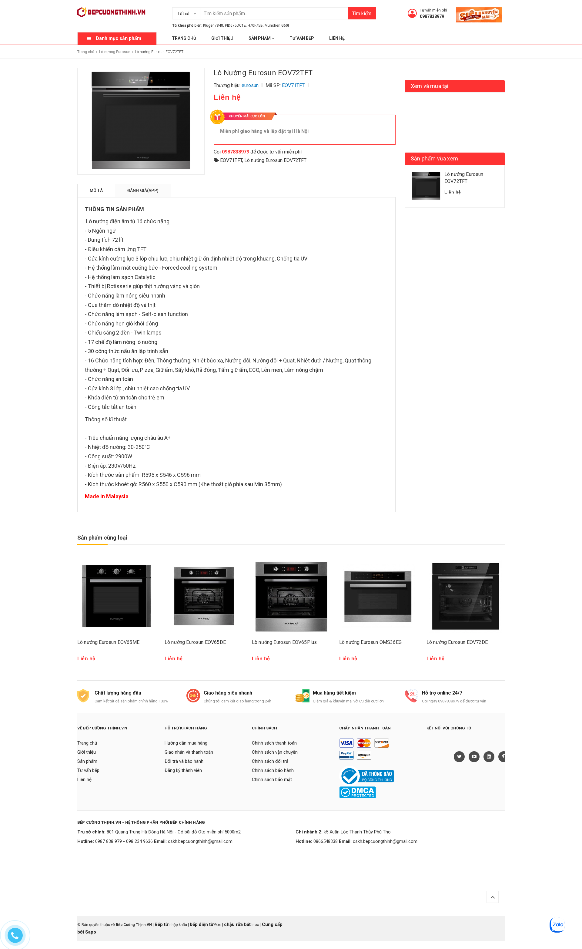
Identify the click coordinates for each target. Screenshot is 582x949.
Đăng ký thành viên (183, 770)
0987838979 (432, 16)
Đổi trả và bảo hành (184, 761)
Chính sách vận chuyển (275, 752)
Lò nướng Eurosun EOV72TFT (275, 160)
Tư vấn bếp (301, 38)
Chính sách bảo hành (273, 770)
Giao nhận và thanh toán (189, 752)
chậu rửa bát (237, 924)
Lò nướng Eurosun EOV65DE (195, 642)
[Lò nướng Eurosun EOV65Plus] (291, 596)
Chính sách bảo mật (272, 779)
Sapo (90, 932)
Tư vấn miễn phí (433, 10)
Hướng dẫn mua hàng (186, 743)
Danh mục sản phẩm (118, 38)
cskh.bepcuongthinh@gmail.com (200, 841)
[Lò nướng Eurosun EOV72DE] (465, 596)
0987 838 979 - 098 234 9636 (124, 841)
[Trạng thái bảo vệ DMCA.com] (357, 792)
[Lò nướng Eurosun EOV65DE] (204, 596)
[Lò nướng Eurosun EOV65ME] (116, 596)
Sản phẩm (260, 38)
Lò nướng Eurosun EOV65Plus (284, 642)
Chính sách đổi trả (270, 761)
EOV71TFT (231, 160)
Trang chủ (184, 38)
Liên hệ (337, 38)
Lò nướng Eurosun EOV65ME (108, 642)
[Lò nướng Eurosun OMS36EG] (378, 596)
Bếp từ (162, 924)
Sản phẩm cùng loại (102, 537)
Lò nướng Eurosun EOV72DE (457, 642)
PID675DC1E (235, 25)
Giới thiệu (222, 38)
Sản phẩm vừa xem (434, 158)
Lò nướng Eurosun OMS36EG (370, 642)
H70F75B (255, 25)
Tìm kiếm (361, 13)
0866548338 (325, 841)
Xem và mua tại (430, 86)
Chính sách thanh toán (274, 743)
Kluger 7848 (213, 25)
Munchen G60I (277, 25)
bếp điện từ (201, 924)
